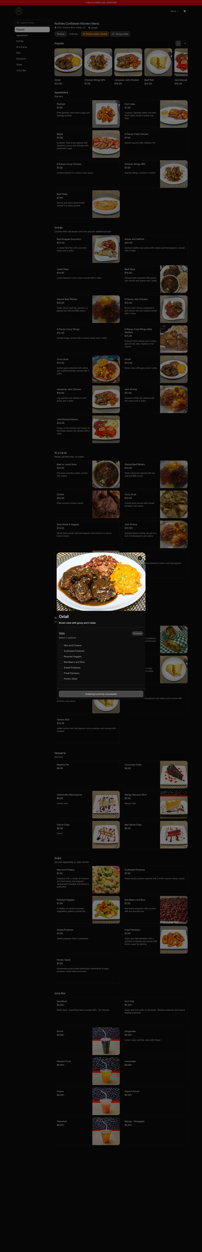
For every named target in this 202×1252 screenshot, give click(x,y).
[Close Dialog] (140, 558)
